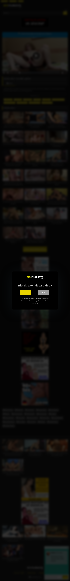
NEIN (43, 292)
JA (26, 292)
